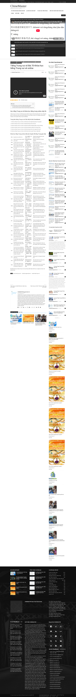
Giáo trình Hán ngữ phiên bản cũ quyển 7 (55, 466)
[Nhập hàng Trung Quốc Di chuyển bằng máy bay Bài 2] (51, 196)
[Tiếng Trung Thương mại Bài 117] (51, 66)
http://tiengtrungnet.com (21, 293)
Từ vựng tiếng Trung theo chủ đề (55, 227)
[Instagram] (60, 2)
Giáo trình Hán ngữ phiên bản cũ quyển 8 (55, 434)
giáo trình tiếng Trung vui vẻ (17, 273)
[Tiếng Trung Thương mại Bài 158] (51, 78)
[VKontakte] (37, 307)
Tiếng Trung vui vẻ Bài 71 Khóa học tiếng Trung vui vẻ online (38, 287)
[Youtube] (65, 2)
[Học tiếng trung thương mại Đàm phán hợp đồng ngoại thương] (51, 152)
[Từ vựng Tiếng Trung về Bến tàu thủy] (51, 298)
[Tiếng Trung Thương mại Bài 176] (51, 85)
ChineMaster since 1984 (53, 480)
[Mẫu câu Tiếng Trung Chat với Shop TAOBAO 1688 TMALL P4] (51, 165)
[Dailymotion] (18, 307)
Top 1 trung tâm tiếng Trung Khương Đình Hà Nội (56, 495)
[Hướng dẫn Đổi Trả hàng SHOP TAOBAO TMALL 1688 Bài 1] (51, 214)
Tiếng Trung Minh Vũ (57, 122)
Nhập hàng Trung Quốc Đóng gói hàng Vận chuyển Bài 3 (60, 171)
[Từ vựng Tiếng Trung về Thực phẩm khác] (51, 292)
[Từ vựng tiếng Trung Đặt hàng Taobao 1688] (51, 237)
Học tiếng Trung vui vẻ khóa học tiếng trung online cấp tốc (21, 105)
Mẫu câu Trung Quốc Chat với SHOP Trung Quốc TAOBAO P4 (60, 189)
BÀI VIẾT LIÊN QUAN (14, 312)
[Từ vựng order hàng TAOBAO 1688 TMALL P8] (51, 177)
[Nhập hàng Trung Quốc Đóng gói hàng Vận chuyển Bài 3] (51, 171)
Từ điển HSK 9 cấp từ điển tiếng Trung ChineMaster (55, 328)
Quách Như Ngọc (57, 154)
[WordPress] (39, 307)
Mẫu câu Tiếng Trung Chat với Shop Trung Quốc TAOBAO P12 (60, 220)
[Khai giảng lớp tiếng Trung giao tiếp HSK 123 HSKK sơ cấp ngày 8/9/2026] (12, 578)
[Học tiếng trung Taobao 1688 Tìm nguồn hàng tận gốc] (32, 593)
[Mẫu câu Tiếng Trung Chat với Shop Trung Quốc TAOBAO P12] (51, 220)
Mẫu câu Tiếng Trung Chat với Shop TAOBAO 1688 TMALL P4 (60, 164)
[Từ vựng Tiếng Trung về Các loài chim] (51, 253)
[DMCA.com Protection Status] (16, 612)
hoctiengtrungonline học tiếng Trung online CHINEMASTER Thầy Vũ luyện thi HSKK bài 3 (40, 324)
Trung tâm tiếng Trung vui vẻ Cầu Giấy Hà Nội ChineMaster (22, 106)
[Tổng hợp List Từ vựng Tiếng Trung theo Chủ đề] (51, 231)
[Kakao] (51, 631)
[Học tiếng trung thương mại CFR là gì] (51, 109)
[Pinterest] (16, 75)
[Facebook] (59, 2)
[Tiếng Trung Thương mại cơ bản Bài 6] (51, 128)
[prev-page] (11, 327)
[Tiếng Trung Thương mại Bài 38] (51, 91)
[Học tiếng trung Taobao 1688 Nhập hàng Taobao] (32, 578)
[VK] (26, 75)
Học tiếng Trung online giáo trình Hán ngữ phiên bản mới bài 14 (56, 556)
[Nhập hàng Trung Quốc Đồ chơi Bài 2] (51, 208)
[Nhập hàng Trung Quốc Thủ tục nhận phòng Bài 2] (51, 184)
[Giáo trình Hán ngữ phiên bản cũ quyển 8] (12, 593)
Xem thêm (56, 157)
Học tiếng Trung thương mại (55, 62)
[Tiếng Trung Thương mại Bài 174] (51, 140)
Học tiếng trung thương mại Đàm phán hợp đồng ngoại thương (59, 151)
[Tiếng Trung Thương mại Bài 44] (51, 72)
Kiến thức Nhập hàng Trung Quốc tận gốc (57, 160)
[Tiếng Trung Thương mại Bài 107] (51, 97)
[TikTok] (31, 307)
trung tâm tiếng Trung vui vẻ (36, 273)
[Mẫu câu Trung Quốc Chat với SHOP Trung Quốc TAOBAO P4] (51, 190)
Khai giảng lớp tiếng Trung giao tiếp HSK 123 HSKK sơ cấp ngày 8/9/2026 (56, 339)
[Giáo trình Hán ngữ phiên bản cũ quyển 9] (12, 588)
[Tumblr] (21, 75)
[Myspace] (26, 307)
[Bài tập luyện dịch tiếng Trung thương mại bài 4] (51, 103)
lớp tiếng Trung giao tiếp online (26, 273)
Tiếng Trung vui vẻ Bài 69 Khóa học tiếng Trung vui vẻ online (18, 287)
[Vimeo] (63, 2)
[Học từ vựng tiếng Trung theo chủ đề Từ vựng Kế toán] (51, 312)
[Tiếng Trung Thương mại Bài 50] (51, 115)
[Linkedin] (19, 75)
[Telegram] (23, 75)
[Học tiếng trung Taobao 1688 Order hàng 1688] (32, 583)
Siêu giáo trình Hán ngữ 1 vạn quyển (55, 371)
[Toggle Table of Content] (32, 104)
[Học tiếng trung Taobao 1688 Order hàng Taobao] (32, 588)
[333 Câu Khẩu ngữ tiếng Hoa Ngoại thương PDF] (51, 121)
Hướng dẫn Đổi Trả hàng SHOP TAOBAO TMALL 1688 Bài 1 (59, 214)
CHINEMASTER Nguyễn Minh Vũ (16, 72)
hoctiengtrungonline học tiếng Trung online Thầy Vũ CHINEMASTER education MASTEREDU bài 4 (57, 540)
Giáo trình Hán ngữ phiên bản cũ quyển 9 (55, 402)
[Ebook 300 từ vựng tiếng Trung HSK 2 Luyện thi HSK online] (51, 305)
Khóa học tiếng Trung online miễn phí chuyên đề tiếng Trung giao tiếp (23, 107)
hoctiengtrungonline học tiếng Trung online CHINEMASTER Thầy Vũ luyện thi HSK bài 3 (56, 525)
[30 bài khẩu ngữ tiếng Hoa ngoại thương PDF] (51, 134)
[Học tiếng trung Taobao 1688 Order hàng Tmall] (32, 573)
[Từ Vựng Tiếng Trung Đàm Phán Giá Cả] (51, 274)
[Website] (51, 646)
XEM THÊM (20, 312)
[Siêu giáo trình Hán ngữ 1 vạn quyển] (28, 318)
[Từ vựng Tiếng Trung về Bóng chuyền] (51, 260)
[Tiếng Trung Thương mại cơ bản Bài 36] (51, 146)
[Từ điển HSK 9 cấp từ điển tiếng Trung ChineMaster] (16, 318)
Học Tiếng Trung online (17, 60)
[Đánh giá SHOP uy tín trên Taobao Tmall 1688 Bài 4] (51, 202)
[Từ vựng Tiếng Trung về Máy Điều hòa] (51, 267)
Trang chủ (11, 60)
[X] (62, 2)
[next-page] (12, 327)
